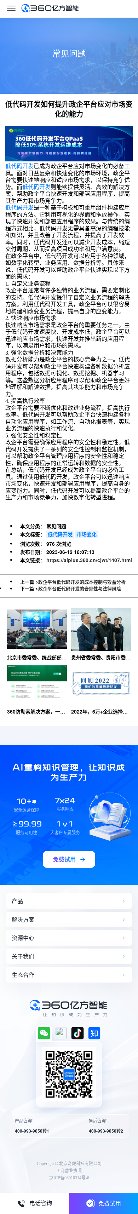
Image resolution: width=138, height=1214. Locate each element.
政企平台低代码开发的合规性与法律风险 (79, 588)
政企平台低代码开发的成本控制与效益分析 (82, 581)
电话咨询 (40, 1203)
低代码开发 (19, 166)
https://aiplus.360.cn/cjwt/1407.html (89, 559)
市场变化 (87, 534)
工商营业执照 (69, 1170)
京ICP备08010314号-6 (69, 1177)
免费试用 (109, 1203)
